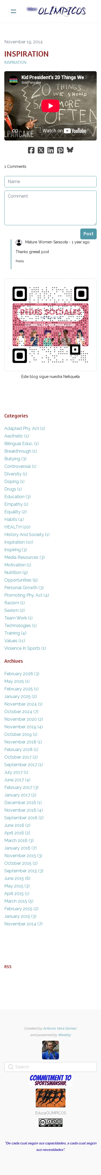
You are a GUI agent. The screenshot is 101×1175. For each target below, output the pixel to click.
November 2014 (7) (23, 923)
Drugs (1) (13, 489)
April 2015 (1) (16, 893)
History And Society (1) (27, 534)
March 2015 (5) (18, 901)
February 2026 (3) (21, 673)
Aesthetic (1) (16, 436)
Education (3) (17, 496)
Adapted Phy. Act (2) (24, 428)
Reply (20, 261)
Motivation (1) (17, 564)
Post (88, 233)
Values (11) (14, 640)
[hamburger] (13, 11)
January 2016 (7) (20, 848)
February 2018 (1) (21, 749)
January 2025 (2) (20, 696)
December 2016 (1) (23, 802)
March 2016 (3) (19, 840)
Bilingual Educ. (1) (21, 443)
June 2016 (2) (17, 825)
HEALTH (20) (17, 527)
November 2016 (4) (23, 810)
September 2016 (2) (24, 817)
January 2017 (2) (20, 795)
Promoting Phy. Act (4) (26, 595)
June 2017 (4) (17, 779)
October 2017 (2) (21, 757)
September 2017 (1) (23, 764)
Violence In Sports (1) (25, 648)
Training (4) (15, 633)
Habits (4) (14, 519)
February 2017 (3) (21, 787)
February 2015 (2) (21, 908)
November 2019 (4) (23, 726)
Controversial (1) (20, 466)
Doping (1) (14, 481)
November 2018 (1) (23, 742)
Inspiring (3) (15, 549)
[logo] (57, 11)
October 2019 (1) (20, 734)
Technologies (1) (20, 625)
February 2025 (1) (21, 688)
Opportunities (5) (21, 580)
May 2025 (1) (17, 681)
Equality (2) (15, 511)
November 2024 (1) (23, 704)
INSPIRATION (26, 53)
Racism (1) (14, 602)
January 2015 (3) (20, 916)
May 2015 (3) (17, 886)
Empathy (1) (16, 504)
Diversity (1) (15, 473)
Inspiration (15, 62)
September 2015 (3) (23, 870)
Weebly (64, 1035)
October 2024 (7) (21, 711)
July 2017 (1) (16, 772)
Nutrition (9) (16, 572)
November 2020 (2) (23, 719)
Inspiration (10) (18, 542)
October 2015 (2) (21, 863)
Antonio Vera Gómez (59, 1028)
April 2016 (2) (17, 832)
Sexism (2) (14, 610)
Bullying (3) (15, 458)
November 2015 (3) (23, 855)
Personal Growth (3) (24, 587)
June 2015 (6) (17, 878)
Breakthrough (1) (20, 451)
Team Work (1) (18, 618)
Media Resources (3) (24, 557)
